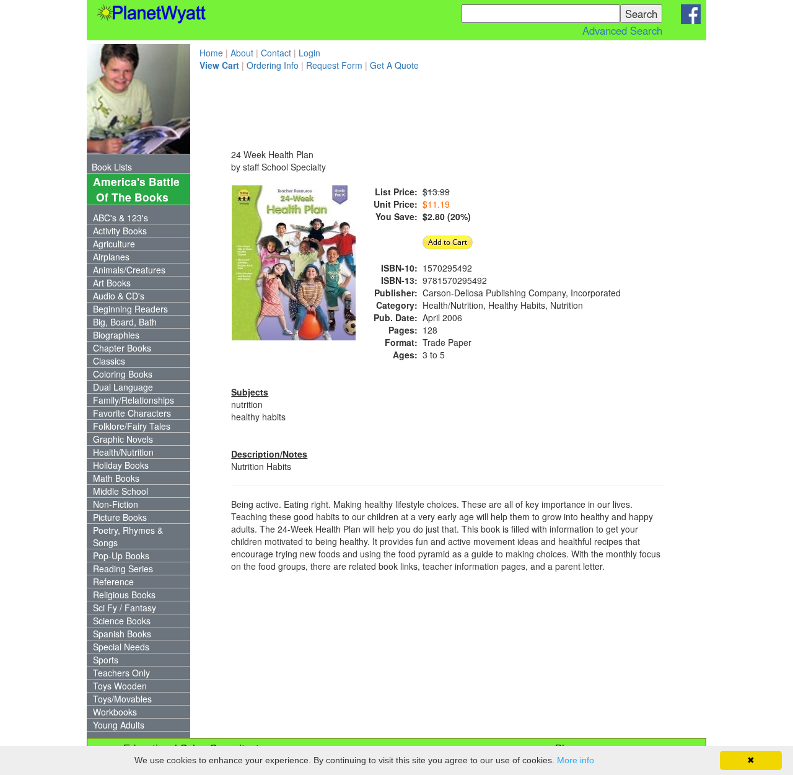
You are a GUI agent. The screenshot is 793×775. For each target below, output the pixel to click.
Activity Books (120, 230)
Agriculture (114, 243)
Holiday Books (121, 465)
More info (575, 760)
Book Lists (112, 167)
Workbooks (115, 712)
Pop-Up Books (121, 555)
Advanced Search (622, 30)
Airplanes (111, 256)
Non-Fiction (115, 504)
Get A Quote (394, 65)
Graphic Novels (123, 439)
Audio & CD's (118, 296)
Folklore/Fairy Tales (131, 426)
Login (309, 52)
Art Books (112, 283)
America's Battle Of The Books (133, 189)
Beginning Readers (130, 309)
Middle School (120, 491)
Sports (105, 659)
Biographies (116, 335)
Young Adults (118, 725)
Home (211, 52)
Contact (276, 52)
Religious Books (124, 594)
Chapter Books (122, 348)
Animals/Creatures (129, 270)
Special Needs (121, 646)
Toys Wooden (120, 686)
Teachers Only (121, 672)
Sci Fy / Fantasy (124, 607)
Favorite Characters (132, 413)
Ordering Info (273, 65)
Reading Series (123, 568)
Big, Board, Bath (125, 322)
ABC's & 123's (120, 217)
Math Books (116, 478)
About (241, 52)
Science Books (122, 620)
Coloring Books (122, 374)
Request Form (334, 65)
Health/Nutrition (123, 452)
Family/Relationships (133, 400)
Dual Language (123, 387)
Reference (113, 581)
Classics (109, 361)
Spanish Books (122, 633)
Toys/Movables (122, 699)
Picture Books (120, 517)
